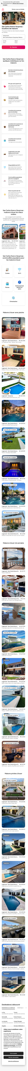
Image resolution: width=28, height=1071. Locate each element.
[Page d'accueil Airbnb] (3, 9)
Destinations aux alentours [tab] (8, 1007)
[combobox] (13, 37)
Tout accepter (13, 1053)
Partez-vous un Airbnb (18, 9)
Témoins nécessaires (13, 1057)
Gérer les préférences (13, 1061)
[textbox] (7, 43)
